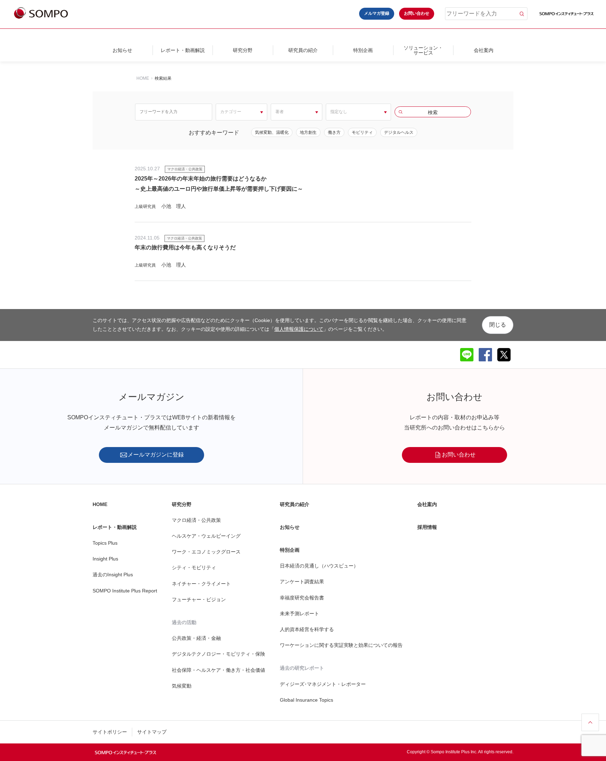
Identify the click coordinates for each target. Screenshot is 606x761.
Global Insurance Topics (306, 700)
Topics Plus (105, 543)
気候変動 (181, 686)
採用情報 (427, 527)
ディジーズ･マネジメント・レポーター (323, 684)
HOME (142, 78)
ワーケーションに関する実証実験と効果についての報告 (341, 645)
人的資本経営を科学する (307, 629)
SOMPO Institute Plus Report (125, 590)
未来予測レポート (299, 613)
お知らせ (122, 50)
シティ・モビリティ (194, 567)
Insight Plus (105, 559)
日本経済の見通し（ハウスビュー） (319, 566)
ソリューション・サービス (423, 50)
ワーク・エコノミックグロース (206, 552)
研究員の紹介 (303, 50)
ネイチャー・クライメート (201, 583)
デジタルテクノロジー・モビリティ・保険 (218, 654)
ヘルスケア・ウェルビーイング (206, 536)
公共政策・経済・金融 (196, 638)
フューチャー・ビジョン (199, 599)
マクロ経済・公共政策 (196, 520)
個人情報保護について (298, 329)
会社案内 (483, 50)
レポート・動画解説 (183, 50)
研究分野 (242, 50)
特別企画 (363, 50)
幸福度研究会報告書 (302, 598)
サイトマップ (152, 732)
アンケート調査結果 (302, 581)
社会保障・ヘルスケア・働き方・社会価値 (218, 670)
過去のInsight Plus (113, 574)
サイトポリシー (110, 732)
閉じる (497, 325)
